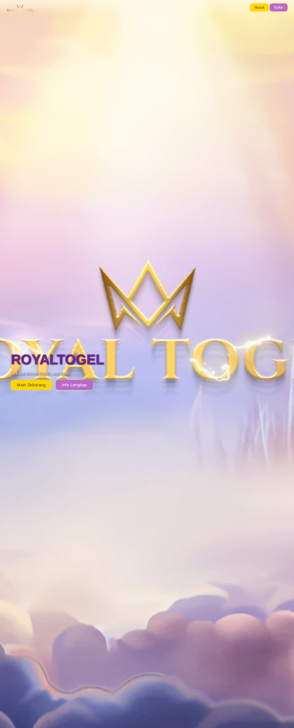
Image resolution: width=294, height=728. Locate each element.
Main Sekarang (31, 385)
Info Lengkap (74, 385)
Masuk (259, 7)
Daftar (278, 7)
